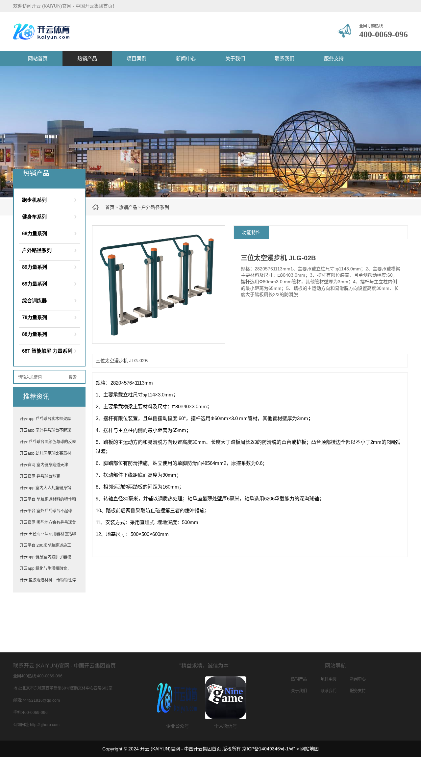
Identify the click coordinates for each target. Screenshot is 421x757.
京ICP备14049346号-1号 (267, 748)
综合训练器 (34, 300)
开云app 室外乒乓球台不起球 (45, 430)
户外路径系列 (155, 207)
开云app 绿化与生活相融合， (45, 568)
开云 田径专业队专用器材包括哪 (48, 534)
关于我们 (235, 58)
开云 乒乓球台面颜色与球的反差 (48, 442)
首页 (109, 207)
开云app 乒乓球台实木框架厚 (45, 418)
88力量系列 (34, 334)
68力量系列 (34, 233)
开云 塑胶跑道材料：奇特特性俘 (48, 580)
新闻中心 (186, 58)
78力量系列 (34, 317)
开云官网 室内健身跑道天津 (44, 465)
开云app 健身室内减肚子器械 (45, 557)
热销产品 (87, 58)
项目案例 (136, 58)
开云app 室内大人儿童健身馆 (45, 488)
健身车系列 (34, 216)
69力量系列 (34, 284)
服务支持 (334, 58)
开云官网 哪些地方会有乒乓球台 (48, 522)
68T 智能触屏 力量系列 (47, 351)
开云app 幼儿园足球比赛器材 (45, 453)
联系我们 (284, 58)
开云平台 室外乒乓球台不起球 (46, 511)
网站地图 (309, 748)
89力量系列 (34, 267)
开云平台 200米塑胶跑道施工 (45, 545)
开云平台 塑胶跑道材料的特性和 (48, 499)
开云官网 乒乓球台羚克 (40, 476)
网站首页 (38, 58)
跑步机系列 (34, 200)
